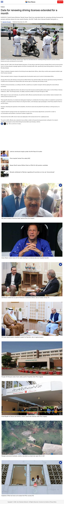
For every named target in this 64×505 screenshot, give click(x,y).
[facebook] (2, 124)
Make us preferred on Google (15, 123)
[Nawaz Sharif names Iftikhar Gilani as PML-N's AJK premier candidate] (5, 167)
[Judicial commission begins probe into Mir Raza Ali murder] (5, 154)
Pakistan (3, 6)
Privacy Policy (53, 502)
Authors (47, 502)
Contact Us (42, 502)
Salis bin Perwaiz (6, 22)
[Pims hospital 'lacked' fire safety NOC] (5, 160)
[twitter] (5, 124)
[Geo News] (30, 2)
